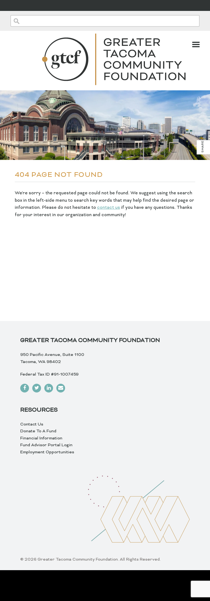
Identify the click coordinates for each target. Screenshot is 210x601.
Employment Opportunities (47, 452)
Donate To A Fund (38, 431)
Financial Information (41, 438)
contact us (108, 207)
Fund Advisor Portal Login (46, 445)
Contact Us (31, 424)
